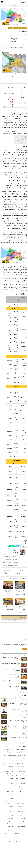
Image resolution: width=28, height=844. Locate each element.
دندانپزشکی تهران (10, 801)
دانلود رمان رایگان (10, 791)
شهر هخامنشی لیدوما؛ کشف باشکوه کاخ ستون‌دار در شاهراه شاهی (10, 658)
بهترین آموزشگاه (10, 769)
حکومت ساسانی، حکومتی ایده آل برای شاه (21, 573)
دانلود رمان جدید (22, 791)
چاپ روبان (11, 781)
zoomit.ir (11, 761)
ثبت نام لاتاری (22, 781)
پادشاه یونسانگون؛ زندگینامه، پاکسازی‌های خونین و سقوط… (11, 663)
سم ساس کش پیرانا (9, 811)
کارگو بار (23, 821)
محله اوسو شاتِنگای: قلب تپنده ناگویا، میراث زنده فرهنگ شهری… (11, 669)
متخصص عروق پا (22, 830)
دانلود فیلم (11, 794)
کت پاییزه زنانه (22, 823)
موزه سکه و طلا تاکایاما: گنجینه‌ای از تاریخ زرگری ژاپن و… (11, 675)
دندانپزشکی (23, 801)
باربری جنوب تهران (21, 766)
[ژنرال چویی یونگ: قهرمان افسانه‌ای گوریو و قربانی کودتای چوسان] (4, 733)
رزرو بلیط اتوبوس (22, 806)
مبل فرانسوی (10, 826)
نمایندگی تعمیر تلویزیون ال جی (19, 833)
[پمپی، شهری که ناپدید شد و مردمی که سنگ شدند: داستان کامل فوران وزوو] (4, 722)
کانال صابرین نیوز (10, 821)
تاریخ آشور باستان (22, 582)
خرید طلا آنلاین (22, 789)
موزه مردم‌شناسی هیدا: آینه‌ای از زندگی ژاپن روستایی (11, 681)
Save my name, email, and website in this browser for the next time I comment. (14, 645)
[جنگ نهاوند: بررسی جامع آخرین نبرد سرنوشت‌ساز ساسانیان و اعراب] (8, 585)
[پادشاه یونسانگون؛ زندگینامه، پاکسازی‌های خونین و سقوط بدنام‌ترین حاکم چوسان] (24, 665)
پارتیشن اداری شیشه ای (8, 775)
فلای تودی (11, 815)
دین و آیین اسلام (10, 582)
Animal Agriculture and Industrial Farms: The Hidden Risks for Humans (20, 751)
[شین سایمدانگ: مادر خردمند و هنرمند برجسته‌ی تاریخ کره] (4, 728)
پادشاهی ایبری (21, 540)
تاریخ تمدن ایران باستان (22, 28)
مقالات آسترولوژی (10, 830)
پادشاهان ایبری (21, 142)
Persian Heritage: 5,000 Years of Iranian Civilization (7, 756)
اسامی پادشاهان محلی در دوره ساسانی (7, 572)
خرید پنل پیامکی (10, 783)
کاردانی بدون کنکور (9, 818)
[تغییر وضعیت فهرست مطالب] (23, 137)
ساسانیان (10, 28)
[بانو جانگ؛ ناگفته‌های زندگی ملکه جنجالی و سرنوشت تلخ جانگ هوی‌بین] (4, 705)
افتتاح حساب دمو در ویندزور (8, 763)
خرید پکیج (23, 783)
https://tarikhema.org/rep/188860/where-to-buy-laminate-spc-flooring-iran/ (17, 757)
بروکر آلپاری (11, 766)
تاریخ (23, 139)
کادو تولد (23, 818)
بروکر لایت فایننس (21, 769)
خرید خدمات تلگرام (9, 786)
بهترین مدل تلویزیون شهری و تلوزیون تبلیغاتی (7, 772)
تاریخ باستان (15, 28)
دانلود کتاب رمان (22, 797)
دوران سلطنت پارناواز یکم (19, 140)
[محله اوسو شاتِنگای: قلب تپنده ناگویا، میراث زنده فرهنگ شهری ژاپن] (24, 670)
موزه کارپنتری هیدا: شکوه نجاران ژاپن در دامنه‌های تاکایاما (12, 687)
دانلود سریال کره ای (21, 794)
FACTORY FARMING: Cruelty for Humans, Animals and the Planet (7, 751)
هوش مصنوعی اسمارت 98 (8, 833)
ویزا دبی (11, 835)
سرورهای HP (22, 809)
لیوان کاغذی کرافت (9, 823)
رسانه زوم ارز (11, 806)
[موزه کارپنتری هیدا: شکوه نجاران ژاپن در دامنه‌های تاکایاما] (24, 688)
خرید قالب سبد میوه (9, 789)
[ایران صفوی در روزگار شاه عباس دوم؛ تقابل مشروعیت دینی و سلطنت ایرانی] (4, 716)
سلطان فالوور (10, 809)
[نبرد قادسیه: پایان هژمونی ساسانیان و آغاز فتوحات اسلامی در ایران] (8, 601)
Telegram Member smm (20, 761)
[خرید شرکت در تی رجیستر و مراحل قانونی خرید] (20, 601)
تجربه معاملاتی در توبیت (20, 778)
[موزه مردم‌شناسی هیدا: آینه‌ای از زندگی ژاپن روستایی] (24, 682)
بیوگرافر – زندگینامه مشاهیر (20, 775)
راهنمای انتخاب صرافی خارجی (7, 803)
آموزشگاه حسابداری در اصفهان (19, 763)
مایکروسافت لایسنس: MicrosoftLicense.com (21, 827)
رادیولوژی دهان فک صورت (20, 803)
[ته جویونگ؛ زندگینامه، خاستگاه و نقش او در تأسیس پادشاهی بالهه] (4, 699)
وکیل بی (23, 835)
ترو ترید (11, 778)
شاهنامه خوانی (22, 815)
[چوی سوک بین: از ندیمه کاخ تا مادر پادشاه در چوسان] (4, 739)
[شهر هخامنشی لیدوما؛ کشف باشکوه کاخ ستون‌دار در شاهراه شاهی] (24, 659)
